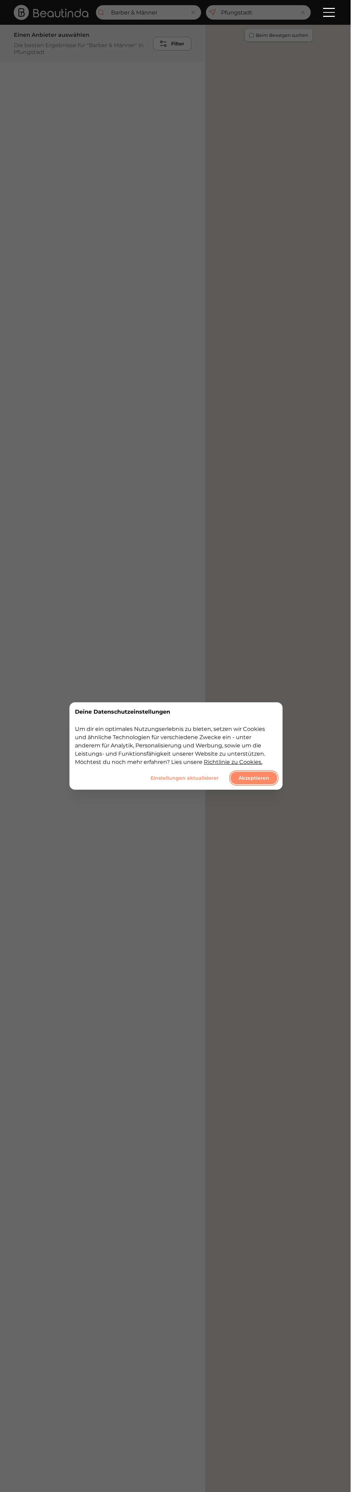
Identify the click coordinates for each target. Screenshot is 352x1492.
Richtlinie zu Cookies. (233, 762)
